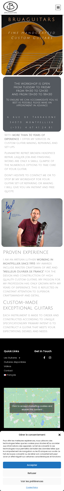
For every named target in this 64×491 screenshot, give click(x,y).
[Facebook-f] (44, 357)
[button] (59, 434)
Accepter (32, 465)
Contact (8, 370)
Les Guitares (10, 357)
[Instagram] (50, 357)
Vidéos (7, 366)
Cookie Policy (32, 487)
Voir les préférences (32, 481)
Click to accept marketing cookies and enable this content (32, 408)
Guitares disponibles (15, 362)
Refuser (32, 473)
